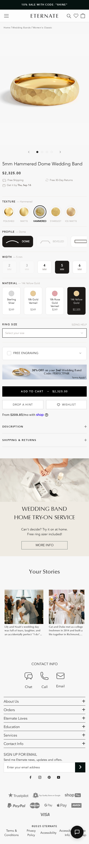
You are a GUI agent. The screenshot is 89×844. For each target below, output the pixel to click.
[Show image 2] (42, 152)
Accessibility (48, 833)
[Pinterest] (49, 777)
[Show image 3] (47, 152)
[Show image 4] (52, 152)
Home (7, 27)
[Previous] (28, 152)
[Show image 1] (37, 152)
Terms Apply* (79, 377)
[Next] (60, 152)
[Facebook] (30, 777)
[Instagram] (39, 777)
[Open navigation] (6, 16)
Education (12, 726)
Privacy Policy (31, 833)
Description (12, 426)
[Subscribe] (80, 767)
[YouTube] (58, 777)
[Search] (69, 15)
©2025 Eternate (44, 826)
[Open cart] (83, 15)
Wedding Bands (21, 27)
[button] (77, 832)
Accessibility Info (67, 833)
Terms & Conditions (11, 833)
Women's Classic (42, 27)
